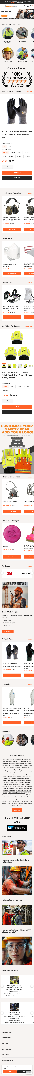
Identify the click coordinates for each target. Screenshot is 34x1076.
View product (28, 326)
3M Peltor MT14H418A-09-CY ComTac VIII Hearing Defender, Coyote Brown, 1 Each (11, 219)
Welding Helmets (14, 1018)
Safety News (7, 631)
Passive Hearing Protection (14, 987)
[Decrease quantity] (3, 166)
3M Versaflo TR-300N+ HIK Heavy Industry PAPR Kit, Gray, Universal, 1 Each (11, 308)
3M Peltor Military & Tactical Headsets (14, 994)
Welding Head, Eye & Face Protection (14, 1016)
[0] (31, 6)
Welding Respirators (14, 1020)
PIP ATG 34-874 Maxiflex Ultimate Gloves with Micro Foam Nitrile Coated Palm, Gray (12, 665)
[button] (32, 572)
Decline (24, 1071)
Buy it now (17, 178)
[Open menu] (2, 6)
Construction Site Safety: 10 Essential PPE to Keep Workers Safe (16, 931)
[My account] (28, 6)
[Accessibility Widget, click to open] (31, 538)
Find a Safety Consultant (10, 970)
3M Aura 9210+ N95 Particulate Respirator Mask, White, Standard (11, 264)
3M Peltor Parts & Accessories (14, 996)
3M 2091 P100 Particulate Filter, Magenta (11, 545)
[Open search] (25, 6)
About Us (17, 810)
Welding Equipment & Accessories (14, 1022)
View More (29, 91)
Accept (9, 1071)
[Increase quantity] (11, 166)
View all (30, 193)
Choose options (12, 273)
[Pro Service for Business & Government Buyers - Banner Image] (17, 10)
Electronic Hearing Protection (14, 989)
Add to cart (17, 172)
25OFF (13, 3)
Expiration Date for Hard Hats (12, 900)
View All (30, 566)
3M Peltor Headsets (14, 992)
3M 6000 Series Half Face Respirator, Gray (10, 502)
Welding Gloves (14, 1014)
